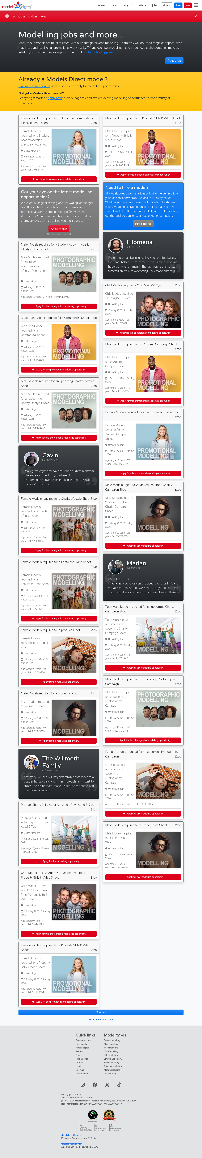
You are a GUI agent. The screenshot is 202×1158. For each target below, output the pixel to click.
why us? (128, 5)
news (115, 5)
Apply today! (59, 229)
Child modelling (111, 1051)
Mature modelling (112, 1070)
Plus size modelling (113, 1066)
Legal (78, 1066)
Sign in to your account (34, 86)
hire (178, 5)
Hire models (81, 1044)
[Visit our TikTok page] (119, 1085)
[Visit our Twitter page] (107, 1085)
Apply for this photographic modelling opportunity (60, 306)
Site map (80, 1070)
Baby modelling (111, 1055)
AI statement (82, 1073)
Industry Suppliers (101, 52)
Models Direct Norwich (71, 1144)
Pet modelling (110, 1073)
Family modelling (111, 1062)
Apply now (55, 98)
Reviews (80, 1051)
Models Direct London (71, 1135)
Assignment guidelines (101, 1019)
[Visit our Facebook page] (95, 1085)
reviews (101, 5)
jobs (154, 5)
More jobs (101, 1012)
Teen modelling (111, 1048)
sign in (167, 5)
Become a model (83, 1040)
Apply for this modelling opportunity (60, 682)
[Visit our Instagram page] (82, 1085)
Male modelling (111, 1044)
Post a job (174, 60)
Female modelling (112, 1040)
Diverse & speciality (113, 1059)
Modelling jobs (82, 1048)
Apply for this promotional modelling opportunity (60, 179)
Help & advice (82, 1059)
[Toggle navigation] (196, 5)
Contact (80, 1062)
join (188, 5)
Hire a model (143, 224)
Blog (78, 1055)
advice (142, 5)
